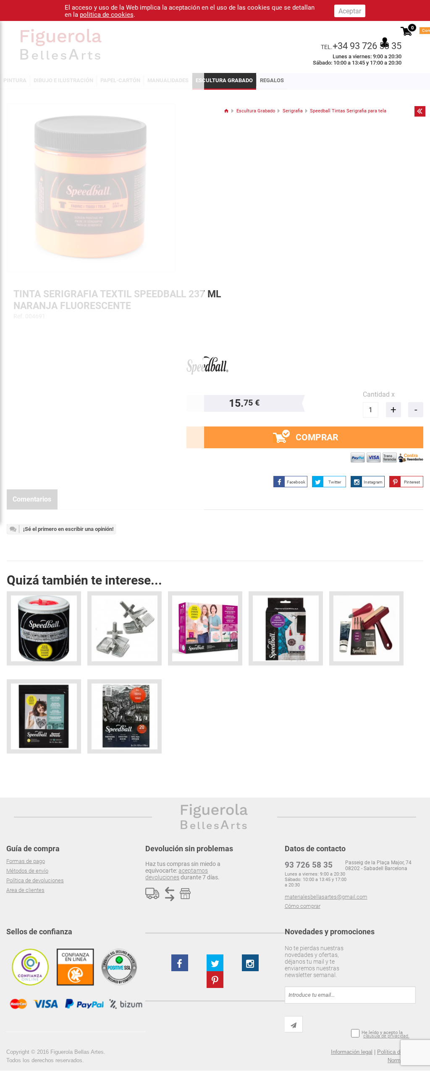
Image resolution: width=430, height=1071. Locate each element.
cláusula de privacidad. (386, 1036)
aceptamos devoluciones (176, 874)
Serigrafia (293, 111)
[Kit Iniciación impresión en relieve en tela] (286, 628)
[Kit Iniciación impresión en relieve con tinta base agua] (366, 628)
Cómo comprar (302, 906)
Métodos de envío (27, 871)
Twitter (334, 482)
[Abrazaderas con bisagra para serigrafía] (124, 628)
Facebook (296, 482)
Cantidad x (379, 394)
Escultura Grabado (224, 80)
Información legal (351, 1052)
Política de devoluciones (35, 880)
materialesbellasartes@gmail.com (326, 897)
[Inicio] (226, 111)
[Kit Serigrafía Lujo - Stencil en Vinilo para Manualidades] (205, 628)
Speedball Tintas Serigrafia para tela (348, 111)
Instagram (373, 482)
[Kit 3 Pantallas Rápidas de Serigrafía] (44, 716)
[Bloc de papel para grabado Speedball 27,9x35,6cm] (124, 716)
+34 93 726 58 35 (367, 45)
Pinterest (412, 482)
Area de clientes (25, 890)
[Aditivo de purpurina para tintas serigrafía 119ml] (44, 628)
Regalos (272, 80)
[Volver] (419, 111)
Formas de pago (25, 861)
